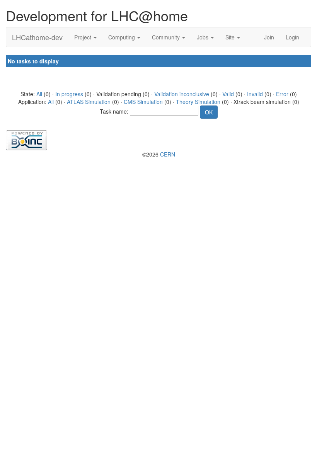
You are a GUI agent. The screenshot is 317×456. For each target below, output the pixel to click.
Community (166, 37)
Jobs (203, 37)
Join (269, 37)
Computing (122, 37)
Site (230, 37)
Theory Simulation (198, 101)
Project (83, 37)
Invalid (255, 94)
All (39, 94)
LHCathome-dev (37, 37)
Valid (228, 94)
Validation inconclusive (181, 94)
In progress (69, 94)
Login (292, 37)
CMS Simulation (143, 101)
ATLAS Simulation (89, 101)
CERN (167, 154)
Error (282, 94)
